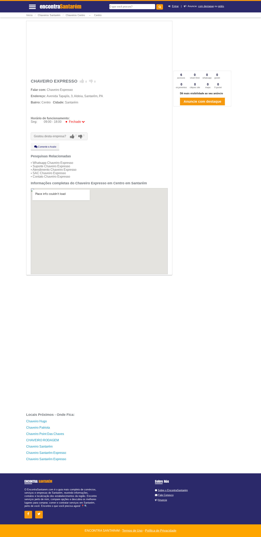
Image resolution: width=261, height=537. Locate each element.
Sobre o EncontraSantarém (173, 490)
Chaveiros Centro (75, 15)
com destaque (206, 6)
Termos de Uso (132, 530)
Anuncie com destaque (202, 101)
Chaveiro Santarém (39, 446)
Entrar (175, 6)
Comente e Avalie (46, 146)
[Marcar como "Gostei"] (82, 81)
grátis (221, 6)
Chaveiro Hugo (36, 421)
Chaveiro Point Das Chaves (45, 433)
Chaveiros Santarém (49, 15)
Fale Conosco (165, 495)
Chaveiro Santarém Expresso (46, 452)
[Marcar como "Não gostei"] (91, 81)
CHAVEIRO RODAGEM (42, 440)
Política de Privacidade (160, 530)
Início (29, 15)
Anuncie (162, 500)
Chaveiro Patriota (38, 427)
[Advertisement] (99, 49)
